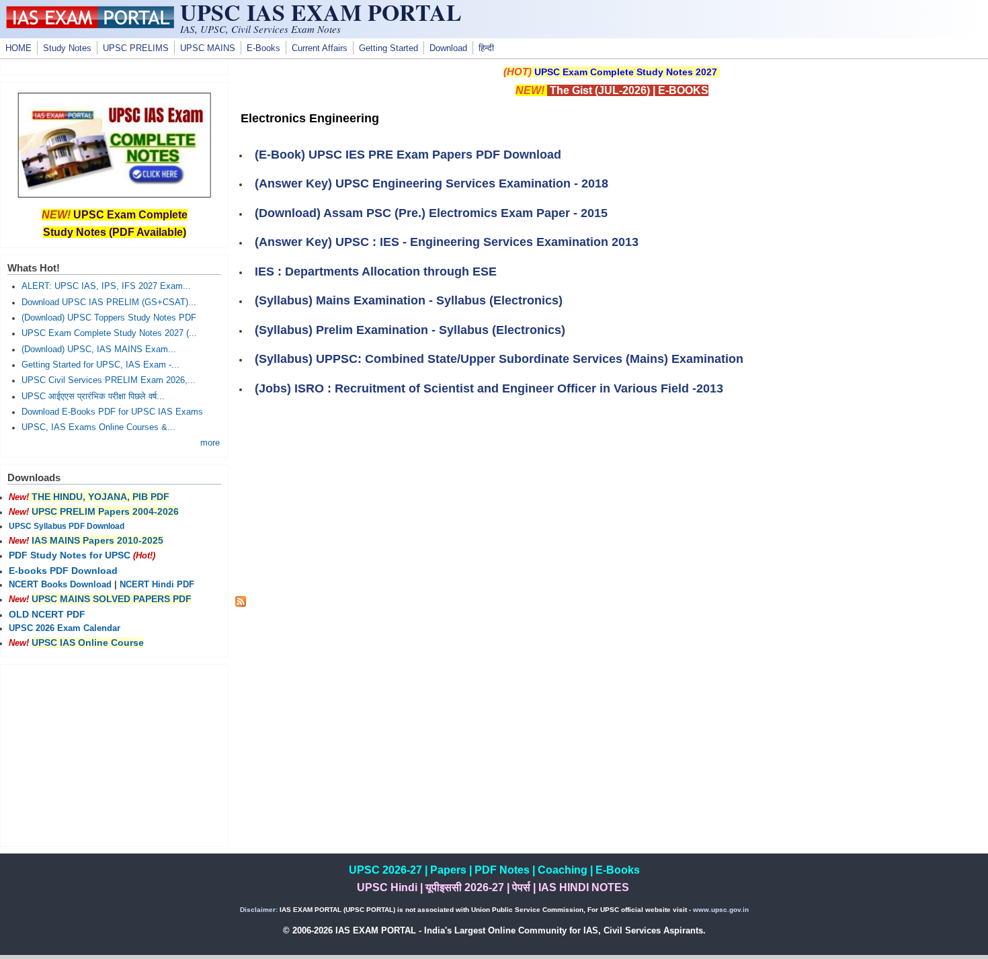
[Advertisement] (611, 502)
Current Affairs (319, 48)
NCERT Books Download (60, 584)
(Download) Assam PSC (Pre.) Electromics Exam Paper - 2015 (431, 213)
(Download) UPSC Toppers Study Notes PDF (109, 318)
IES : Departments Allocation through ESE (376, 271)
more (210, 443)
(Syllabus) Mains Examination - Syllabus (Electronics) (409, 300)
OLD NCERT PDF (47, 614)
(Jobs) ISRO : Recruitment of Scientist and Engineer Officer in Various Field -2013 (489, 388)
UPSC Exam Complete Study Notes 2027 (625, 72)
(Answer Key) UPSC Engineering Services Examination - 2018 (431, 183)
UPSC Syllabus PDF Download (66, 526)
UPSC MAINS (207, 48)
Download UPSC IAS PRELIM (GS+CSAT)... (109, 302)
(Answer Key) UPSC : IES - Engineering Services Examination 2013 (447, 242)
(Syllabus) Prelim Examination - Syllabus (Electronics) (410, 330)
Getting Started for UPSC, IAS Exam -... (100, 365)
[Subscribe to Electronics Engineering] (240, 603)
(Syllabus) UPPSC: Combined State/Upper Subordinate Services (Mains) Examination (499, 359)
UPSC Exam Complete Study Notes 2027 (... (109, 333)
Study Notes (67, 48)
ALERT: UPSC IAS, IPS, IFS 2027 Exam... (106, 286)
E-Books (263, 48)
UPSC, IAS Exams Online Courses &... (98, 427)
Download (448, 48)
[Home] (90, 24)
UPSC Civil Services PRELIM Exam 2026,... (109, 380)
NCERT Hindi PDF (157, 584)
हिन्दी (486, 48)
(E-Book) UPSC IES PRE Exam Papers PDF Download (408, 154)
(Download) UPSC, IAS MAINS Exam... (99, 349)
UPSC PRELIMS (136, 48)
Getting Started (388, 48)
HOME (18, 48)
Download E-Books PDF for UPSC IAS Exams (112, 412)
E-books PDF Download (63, 570)
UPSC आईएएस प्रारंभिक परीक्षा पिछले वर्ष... (93, 396)
